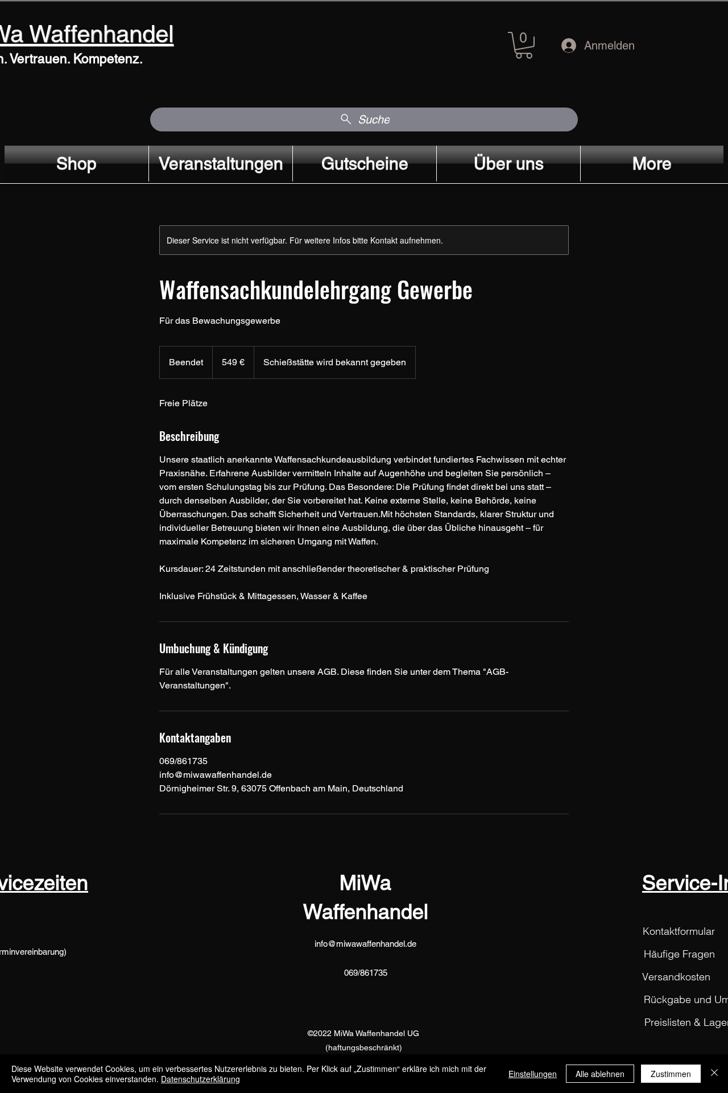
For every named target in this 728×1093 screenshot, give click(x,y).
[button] (524, 45)
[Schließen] (714, 1073)
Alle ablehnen (600, 1073)
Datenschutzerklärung (200, 1078)
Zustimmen (671, 1073)
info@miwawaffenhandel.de (365, 943)
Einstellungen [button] (532, 1073)
